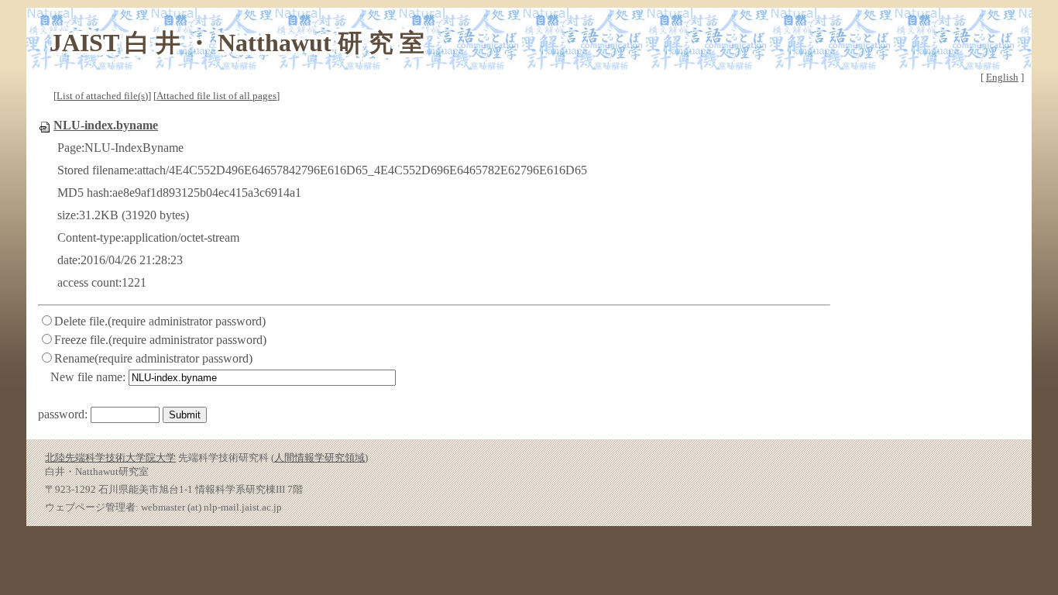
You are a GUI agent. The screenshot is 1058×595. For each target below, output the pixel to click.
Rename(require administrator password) (153, 358)
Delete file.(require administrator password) (160, 321)
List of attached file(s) (102, 96)
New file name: (87, 376)
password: (63, 414)
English (1002, 77)
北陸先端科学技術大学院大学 (110, 457)
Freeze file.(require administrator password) (160, 339)
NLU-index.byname (105, 125)
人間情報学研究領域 (319, 457)
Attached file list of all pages (216, 96)
